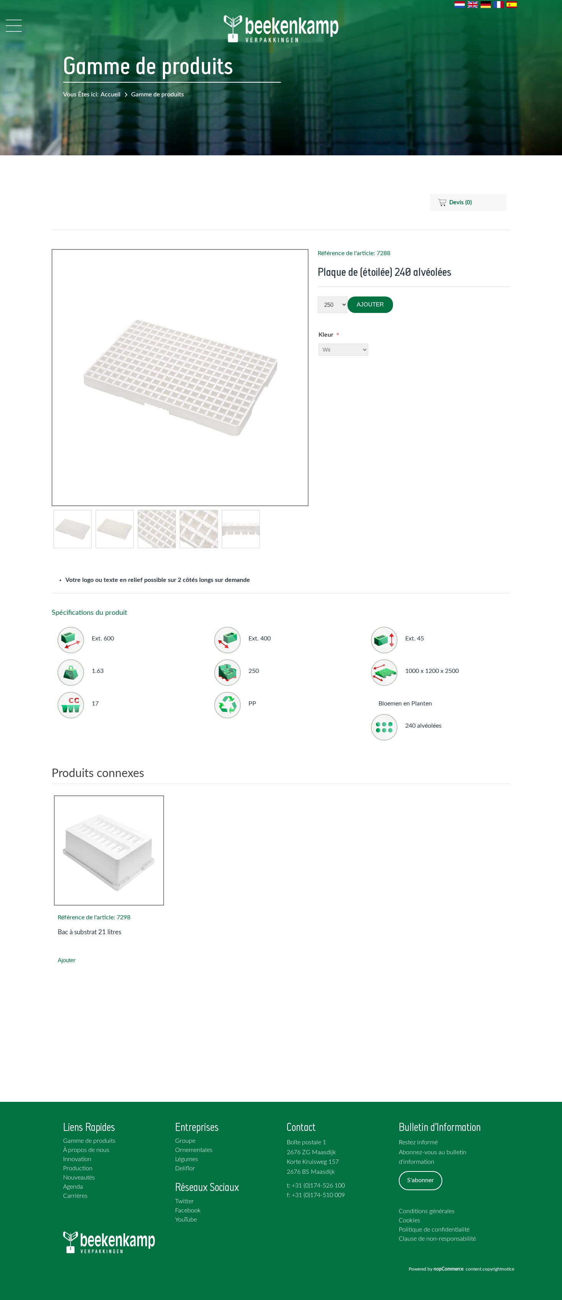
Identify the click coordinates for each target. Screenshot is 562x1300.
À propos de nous (86, 1150)
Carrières (75, 1196)
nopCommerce (450, 1269)
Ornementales (194, 1150)
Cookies (409, 1220)
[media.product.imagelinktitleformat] (109, 850)
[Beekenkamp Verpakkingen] (281, 28)
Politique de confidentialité (434, 1230)
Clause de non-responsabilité (437, 1239)
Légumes (186, 1159)
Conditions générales (427, 1211)
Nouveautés (79, 1178)
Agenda (73, 1187)
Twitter (184, 1201)
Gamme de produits (157, 94)
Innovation (77, 1159)
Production (78, 1168)
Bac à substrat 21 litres (89, 932)
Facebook (188, 1210)
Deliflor (185, 1168)
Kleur (325, 335)
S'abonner (420, 1180)
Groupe (185, 1141)
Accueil (110, 94)
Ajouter (370, 304)
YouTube (186, 1220)
